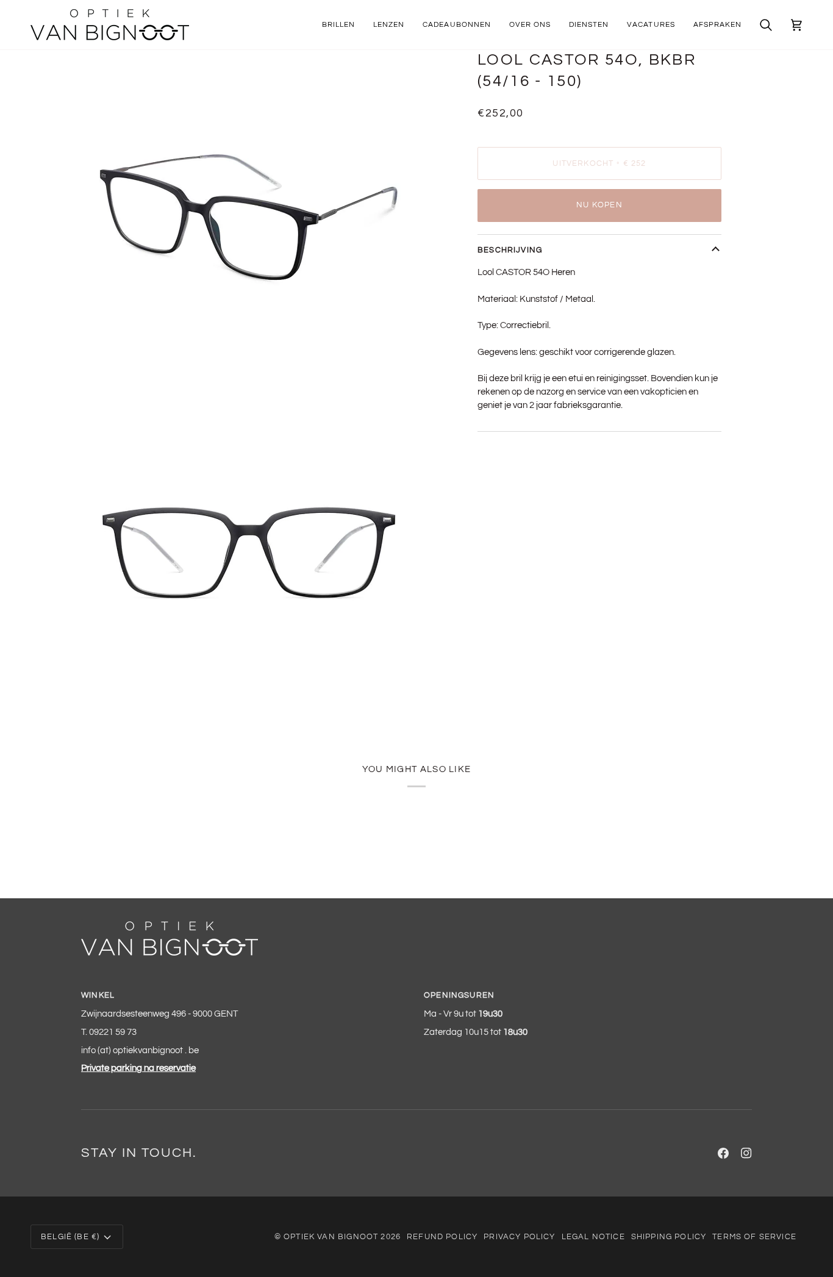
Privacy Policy (519, 1236)
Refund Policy (442, 1236)
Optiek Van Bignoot (331, 1236)
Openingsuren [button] (459, 995)
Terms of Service (754, 1236)
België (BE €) (70, 1236)
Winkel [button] (98, 995)
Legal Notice (593, 1236)
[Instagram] (746, 1153)
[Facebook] (723, 1153)
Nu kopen (599, 205)
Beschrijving (509, 250)
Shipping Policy (669, 1236)
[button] (338, 24)
